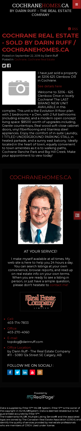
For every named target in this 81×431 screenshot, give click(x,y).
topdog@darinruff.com (25, 342)
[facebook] (11, 372)
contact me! (59, 285)
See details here (50, 86)
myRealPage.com (41, 397)
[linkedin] (26, 372)
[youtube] (33, 372)
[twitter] (18, 372)
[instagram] (41, 372)
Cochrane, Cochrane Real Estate (34, 59)
